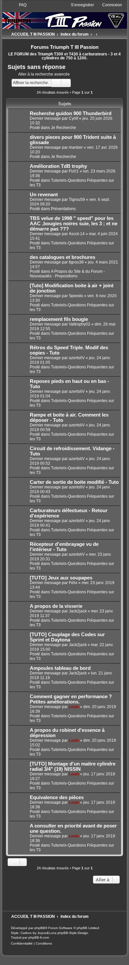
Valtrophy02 (79, 324)
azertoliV (77, 358)
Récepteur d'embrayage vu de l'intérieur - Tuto (64, 547)
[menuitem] (19, 5)
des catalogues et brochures (62, 257)
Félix (73, 582)
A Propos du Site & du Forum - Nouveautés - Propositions (67, 273)
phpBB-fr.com (38, 937)
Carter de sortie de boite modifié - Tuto (74, 482)
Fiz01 (74, 171)
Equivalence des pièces (57, 797)
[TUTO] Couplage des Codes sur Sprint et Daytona (67, 637)
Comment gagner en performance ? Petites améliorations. (71, 699)
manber (76, 147)
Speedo (76, 296)
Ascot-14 (77, 234)
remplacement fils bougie (59, 319)
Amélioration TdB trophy (58, 166)
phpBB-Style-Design (73, 933)
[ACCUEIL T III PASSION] (64, 15)
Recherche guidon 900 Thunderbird (70, 113)
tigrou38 (76, 262)
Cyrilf (73, 118)
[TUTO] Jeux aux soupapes (61, 577)
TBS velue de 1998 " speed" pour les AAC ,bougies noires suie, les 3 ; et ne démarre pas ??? (73, 224)
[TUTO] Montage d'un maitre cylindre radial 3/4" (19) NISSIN (72, 766)
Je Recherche (63, 127)
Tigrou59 (77, 199)
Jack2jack (78, 611)
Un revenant (44, 194)
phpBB (39, 928)
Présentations (63, 208)
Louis (74, 706)
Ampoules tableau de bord (60, 668)
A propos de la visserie (56, 606)
